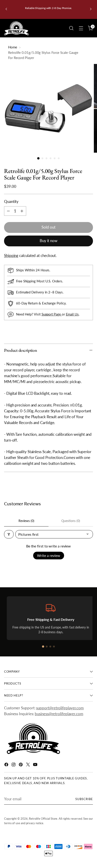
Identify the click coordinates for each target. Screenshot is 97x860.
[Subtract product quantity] (8, 211)
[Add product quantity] (22, 211)
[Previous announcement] (6, 9)
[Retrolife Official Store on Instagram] (14, 765)
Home (12, 47)
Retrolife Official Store (43, 818)
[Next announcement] (91, 9)
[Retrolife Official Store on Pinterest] (21, 765)
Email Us (72, 314)
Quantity (11, 201)
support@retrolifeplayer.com (60, 708)
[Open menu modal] (80, 28)
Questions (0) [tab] (70, 521)
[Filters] (9, 534)
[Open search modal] (71, 28)
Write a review (48, 555)
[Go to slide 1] (43, 647)
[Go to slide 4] (54, 646)
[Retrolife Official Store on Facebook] (6, 765)
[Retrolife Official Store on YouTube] (35, 765)
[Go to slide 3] (50, 646)
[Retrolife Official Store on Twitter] (28, 765)
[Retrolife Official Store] (16, 28)
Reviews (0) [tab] (26, 521)
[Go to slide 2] (47, 646)
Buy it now (48, 240)
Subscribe (84, 799)
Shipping (11, 255)
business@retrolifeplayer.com (59, 713)
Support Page (52, 314)
